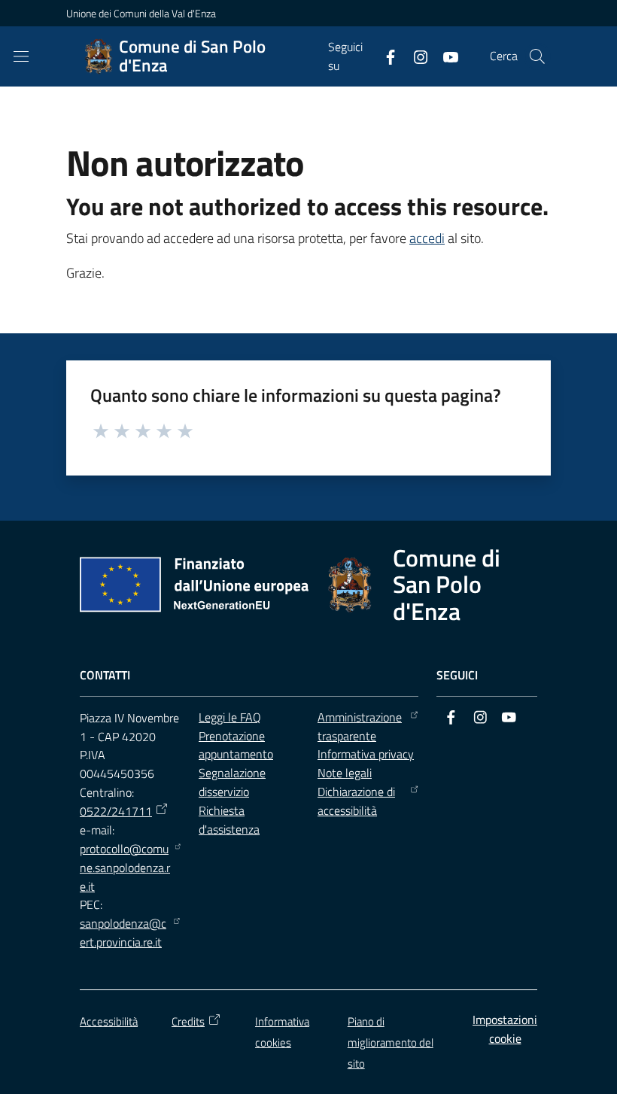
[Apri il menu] (21, 56)
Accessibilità (109, 1021)
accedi (427, 238)
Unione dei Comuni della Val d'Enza (141, 13)
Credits (188, 1021)
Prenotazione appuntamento (236, 745)
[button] (537, 56)
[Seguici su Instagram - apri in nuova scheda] (415, 56)
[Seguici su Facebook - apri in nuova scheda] (384, 56)
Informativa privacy (366, 754)
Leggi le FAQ (230, 717)
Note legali (345, 773)
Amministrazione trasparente (360, 726)
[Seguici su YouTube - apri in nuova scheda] (445, 56)
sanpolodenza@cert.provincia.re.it (123, 932)
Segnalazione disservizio (232, 782)
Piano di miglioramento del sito (390, 1042)
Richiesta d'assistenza (229, 819)
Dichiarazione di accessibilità (356, 801)
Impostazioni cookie (505, 1028)
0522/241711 (116, 811)
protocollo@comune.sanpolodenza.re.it (125, 867)
